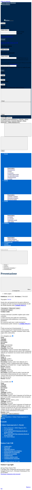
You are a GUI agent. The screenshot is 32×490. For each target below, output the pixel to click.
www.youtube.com (6, 381)
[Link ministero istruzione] (8, 3)
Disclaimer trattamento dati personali (10, 474)
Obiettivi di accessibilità (10, 454)
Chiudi (2, 75)
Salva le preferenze (14, 413)
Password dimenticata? (7, 36)
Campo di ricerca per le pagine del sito (11, 248)
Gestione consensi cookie (11, 457)
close (2, 150)
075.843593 (9, 429)
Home (5, 265)
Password (19, 33)
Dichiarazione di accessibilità (12, 452)
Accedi (3, 23)
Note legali (7, 448)
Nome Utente (20, 31)
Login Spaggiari (13, 64)
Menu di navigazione (21, 290)
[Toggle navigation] (14, 143)
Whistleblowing (8, 455)
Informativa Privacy (9, 449)
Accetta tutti (6, 310)
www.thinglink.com (6, 336)
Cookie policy (8, 446)
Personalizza (4, 308)
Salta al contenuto (5, 1)
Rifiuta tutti (14, 308)
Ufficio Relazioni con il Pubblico (13, 451)
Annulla (3, 117)
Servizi (6, 266)
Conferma (9, 117)
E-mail (18, 58)
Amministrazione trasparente (11, 458)
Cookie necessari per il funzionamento (11, 328)
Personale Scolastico (9, 268)
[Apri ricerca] (17, 130)
